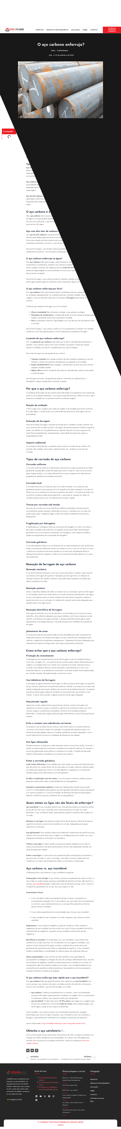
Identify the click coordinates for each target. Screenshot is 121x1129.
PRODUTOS (40, 30)
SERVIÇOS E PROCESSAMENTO (57, 30)
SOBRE (85, 30)
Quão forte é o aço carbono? (70, 1090)
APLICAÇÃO (75, 30)
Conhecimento (62, 50)
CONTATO (93, 30)
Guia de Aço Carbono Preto (69, 1085)
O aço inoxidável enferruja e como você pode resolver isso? (63, 1023)
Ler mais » (64, 1083)
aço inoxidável (38, 884)
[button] (28, 1050)
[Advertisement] (56, 13)
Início (53, 50)
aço (34, 1040)
